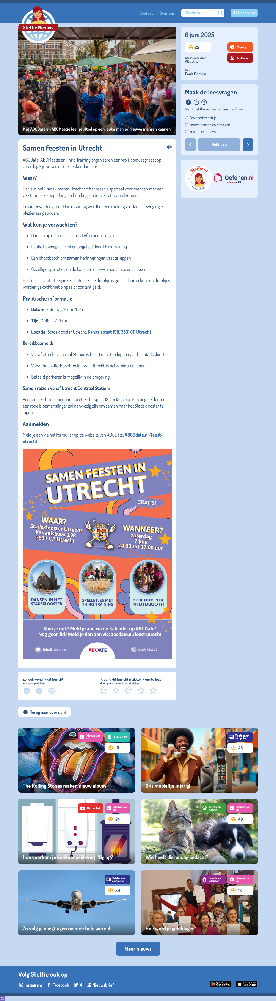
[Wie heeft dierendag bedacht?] (199, 831)
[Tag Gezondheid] (91, 808)
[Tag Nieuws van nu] (91, 737)
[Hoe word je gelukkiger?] (199, 902)
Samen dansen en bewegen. (210, 124)
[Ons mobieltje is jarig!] (199, 760)
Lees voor (247, 12)
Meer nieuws (138, 948)
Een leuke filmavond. (204, 131)
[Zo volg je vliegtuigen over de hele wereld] (76, 902)
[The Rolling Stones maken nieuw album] (76, 760)
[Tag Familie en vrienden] (213, 879)
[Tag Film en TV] (117, 737)
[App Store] (247, 985)
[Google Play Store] (221, 985)
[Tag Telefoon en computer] (240, 737)
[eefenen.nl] (233, 179)
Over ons (167, 13)
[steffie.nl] (199, 190)
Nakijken (219, 144)
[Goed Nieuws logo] (38, 25)
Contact (146, 13)
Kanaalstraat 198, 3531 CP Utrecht (119, 332)
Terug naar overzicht (48, 712)
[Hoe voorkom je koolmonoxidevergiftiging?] (76, 831)
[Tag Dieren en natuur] (213, 808)
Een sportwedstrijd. (203, 117)
